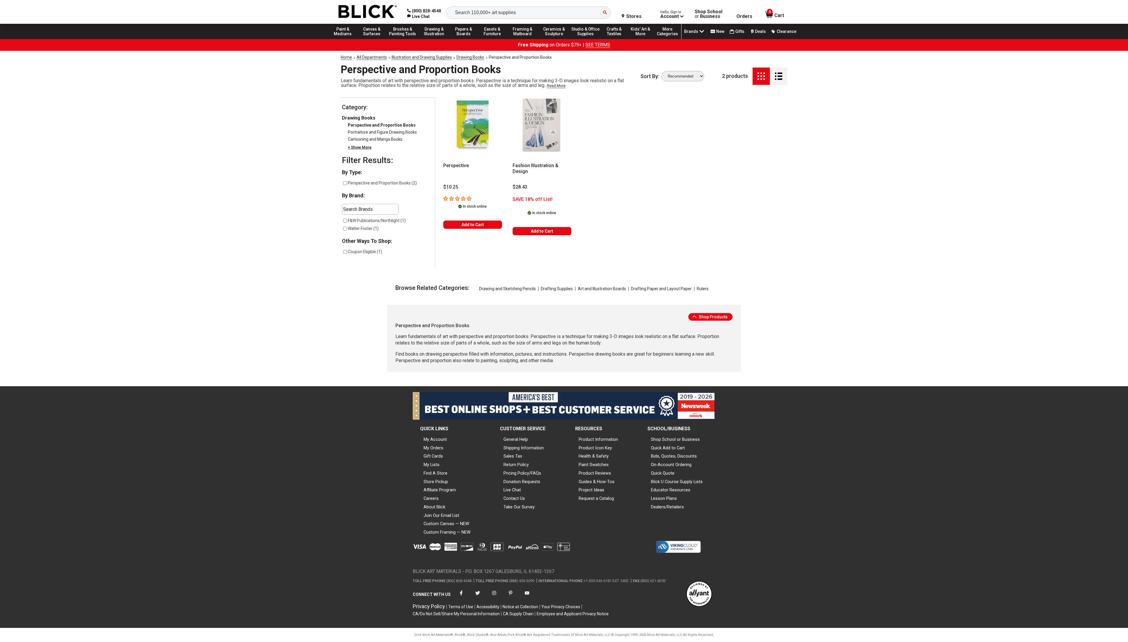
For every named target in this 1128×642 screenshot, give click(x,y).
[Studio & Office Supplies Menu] (585, 39)
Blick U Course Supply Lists (677, 481)
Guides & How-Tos (597, 481)
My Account (435, 439)
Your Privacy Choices (560, 606)
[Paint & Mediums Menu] (345, 39)
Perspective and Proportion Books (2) (382, 183)
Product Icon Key (595, 448)
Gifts (739, 31)
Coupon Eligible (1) (365, 251)
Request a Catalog (596, 498)
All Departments (372, 57)
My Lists (431, 464)
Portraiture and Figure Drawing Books (382, 132)
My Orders (433, 448)
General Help (515, 439)
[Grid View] (761, 76)
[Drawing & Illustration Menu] (434, 39)
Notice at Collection (520, 606)
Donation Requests (521, 481)
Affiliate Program (440, 490)
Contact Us (514, 498)
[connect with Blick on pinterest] (510, 596)
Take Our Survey (519, 507)
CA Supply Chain (518, 613)
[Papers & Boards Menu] (465, 39)
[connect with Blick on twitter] (478, 596)
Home (346, 57)
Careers (431, 498)
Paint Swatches (594, 464)
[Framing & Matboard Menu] (522, 39)
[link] (418, 16)
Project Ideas (591, 490)
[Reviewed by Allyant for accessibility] (699, 594)
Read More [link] (556, 85)
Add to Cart (472, 224)
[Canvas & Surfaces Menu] (372, 39)
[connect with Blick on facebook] (461, 596)
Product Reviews (595, 473)
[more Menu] (667, 39)
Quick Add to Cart (668, 448)
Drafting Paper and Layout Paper (661, 289)
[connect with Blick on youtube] (527, 596)
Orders (744, 16)
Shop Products (713, 317)
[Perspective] (472, 125)
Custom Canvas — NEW (446, 523)
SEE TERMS (597, 45)
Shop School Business (708, 14)
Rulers (703, 289)
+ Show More (360, 147)
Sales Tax (512, 456)
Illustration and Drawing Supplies (422, 57)
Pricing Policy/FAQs (522, 473)
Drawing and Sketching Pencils (507, 289)
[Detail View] (778, 76)
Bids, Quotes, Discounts (674, 456)
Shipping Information (523, 448)
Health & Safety (594, 456)
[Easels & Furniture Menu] (493, 39)
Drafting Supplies (557, 289)
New (720, 31)
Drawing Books (470, 57)
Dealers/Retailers (667, 507)
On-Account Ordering (671, 464)
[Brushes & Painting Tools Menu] (402, 39)
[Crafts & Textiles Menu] (617, 39)
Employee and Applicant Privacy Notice (573, 613)
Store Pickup (436, 481)
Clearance (786, 31)
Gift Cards (433, 456)
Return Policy (516, 464)
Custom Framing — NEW (447, 532)
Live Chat (512, 490)
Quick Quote (662, 473)
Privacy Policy (429, 606)
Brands (691, 31)
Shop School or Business (675, 439)
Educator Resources (670, 490)
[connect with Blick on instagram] (494, 596)
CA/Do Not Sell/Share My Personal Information (456, 613)
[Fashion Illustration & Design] (542, 125)
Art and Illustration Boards (602, 289)
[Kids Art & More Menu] (643, 39)
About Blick (434, 507)
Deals (760, 31)
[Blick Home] (367, 12)
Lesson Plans (664, 498)
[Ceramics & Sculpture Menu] (554, 39)
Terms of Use (460, 606)
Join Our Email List (441, 515)
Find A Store (435, 473)
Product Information (598, 439)
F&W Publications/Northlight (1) (377, 220)
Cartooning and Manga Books (375, 139)
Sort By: (649, 76)
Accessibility (487, 606)
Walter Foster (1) (363, 228)
